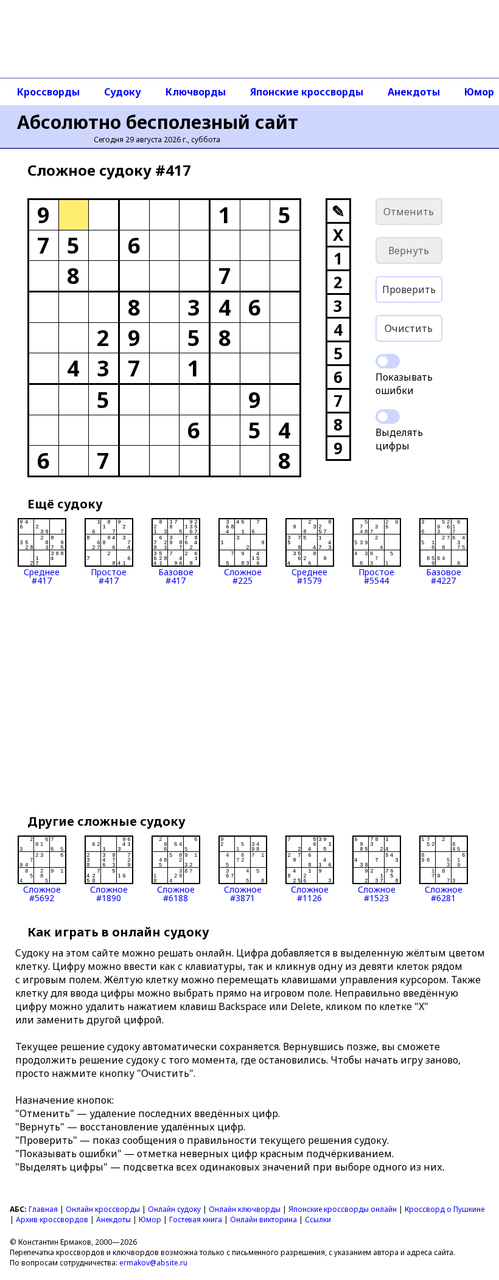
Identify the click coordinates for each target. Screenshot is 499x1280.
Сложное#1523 (377, 893)
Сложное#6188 (176, 893)
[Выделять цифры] (387, 416)
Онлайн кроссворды (103, 1209)
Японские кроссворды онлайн (342, 1209)
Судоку (122, 92)
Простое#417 (109, 575)
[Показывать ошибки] (387, 361)
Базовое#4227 (443, 575)
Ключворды (196, 92)
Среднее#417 (42, 575)
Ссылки (318, 1219)
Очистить (409, 328)
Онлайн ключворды (245, 1209)
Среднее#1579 (309, 575)
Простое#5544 (376, 575)
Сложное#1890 (109, 893)
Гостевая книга (195, 1219)
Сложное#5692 (42, 893)
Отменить (408, 211)
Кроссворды (48, 92)
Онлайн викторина (263, 1219)
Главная (43, 1209)
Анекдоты (414, 92)
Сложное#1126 (310, 893)
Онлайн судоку (174, 1209)
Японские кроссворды (306, 92)
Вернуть (408, 250)
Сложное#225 (243, 575)
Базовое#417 (176, 575)
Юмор (150, 1219)
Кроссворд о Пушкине (444, 1209)
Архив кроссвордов (52, 1219)
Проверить (409, 289)
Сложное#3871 (243, 893)
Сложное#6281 (443, 893)
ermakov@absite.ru (153, 1263)
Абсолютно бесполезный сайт (157, 121)
